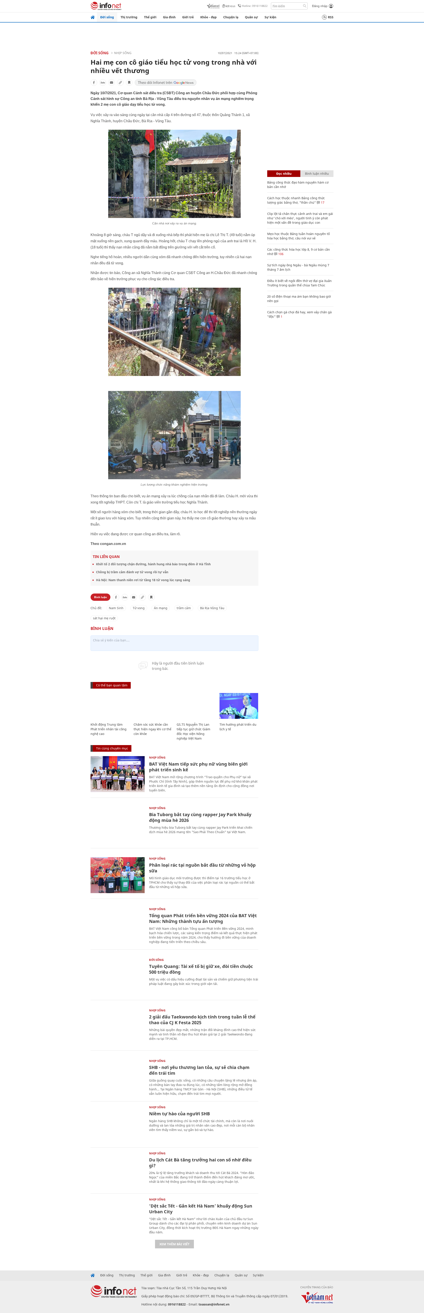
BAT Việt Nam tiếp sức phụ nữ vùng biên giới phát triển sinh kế (198, 767)
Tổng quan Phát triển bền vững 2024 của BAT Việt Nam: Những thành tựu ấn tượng (203, 918)
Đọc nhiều (284, 173)
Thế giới (150, 17)
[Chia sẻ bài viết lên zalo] (102, 82)
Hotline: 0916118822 (255, 6)
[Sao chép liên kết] (120, 82)
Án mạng (160, 608)
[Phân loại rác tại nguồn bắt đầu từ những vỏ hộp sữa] (118, 875)
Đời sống (107, 17)
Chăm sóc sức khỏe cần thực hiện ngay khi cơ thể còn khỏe (152, 729)
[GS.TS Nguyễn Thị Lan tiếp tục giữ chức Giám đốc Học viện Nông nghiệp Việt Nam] (196, 706)
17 (322, 202)
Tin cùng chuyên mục (112, 748)
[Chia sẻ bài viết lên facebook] (94, 82)
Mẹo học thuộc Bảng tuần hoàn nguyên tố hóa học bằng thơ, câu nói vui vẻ (298, 236)
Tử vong (139, 608)
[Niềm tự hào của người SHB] (118, 1124)
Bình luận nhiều (317, 173)
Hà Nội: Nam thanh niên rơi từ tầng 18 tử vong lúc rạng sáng (143, 580)
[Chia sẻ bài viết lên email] (111, 82)
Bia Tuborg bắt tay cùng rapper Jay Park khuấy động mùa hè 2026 (200, 817)
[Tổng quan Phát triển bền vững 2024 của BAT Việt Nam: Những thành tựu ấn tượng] (118, 926)
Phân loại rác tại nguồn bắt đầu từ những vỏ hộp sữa (202, 868)
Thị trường (129, 17)
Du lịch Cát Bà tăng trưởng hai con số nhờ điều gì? (200, 1162)
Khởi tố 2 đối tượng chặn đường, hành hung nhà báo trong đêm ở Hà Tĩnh (153, 564)
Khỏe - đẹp (208, 17)
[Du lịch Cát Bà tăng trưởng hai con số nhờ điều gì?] (118, 1170)
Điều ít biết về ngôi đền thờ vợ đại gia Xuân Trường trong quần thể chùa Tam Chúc (299, 283)
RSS (330, 17)
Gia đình (169, 17)
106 (280, 254)
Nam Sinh (116, 608)
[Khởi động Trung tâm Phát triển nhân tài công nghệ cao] (110, 706)
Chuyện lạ (230, 17)
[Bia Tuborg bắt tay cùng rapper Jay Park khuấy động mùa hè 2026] (118, 825)
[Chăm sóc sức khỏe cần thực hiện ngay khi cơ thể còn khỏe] (153, 706)
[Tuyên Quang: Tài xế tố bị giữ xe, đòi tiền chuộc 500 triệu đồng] (118, 976)
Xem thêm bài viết (174, 1244)
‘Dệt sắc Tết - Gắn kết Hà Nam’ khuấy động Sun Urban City (200, 1209)
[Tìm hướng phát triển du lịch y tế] (239, 706)
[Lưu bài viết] (129, 82)
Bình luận (100, 597)
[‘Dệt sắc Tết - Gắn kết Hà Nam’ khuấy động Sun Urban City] (118, 1216)
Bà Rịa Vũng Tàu (212, 608)
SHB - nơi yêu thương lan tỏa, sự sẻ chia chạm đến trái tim (199, 1070)
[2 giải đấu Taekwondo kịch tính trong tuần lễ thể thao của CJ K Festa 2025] (118, 1027)
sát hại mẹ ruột (104, 618)
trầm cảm (184, 608)
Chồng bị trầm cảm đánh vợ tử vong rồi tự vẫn (132, 572)
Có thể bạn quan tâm (111, 685)
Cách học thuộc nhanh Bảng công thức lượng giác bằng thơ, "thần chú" (296, 200)
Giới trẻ (188, 17)
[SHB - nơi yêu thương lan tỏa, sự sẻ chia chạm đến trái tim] (118, 1077)
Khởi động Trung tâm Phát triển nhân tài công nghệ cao (109, 729)
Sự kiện (270, 17)
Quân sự (251, 17)
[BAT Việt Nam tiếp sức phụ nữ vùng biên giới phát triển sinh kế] (118, 774)
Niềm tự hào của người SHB (179, 1114)
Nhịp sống (122, 53)
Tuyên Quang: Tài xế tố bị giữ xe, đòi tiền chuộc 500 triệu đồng (201, 969)
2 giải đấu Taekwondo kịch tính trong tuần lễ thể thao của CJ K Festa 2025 (202, 1020)
